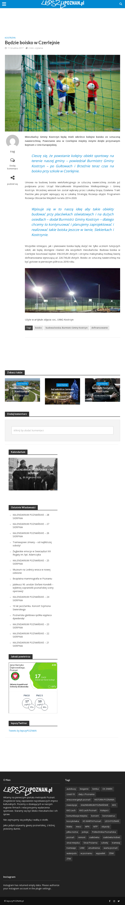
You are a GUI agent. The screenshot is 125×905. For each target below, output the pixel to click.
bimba (95, 788)
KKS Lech (71, 810)
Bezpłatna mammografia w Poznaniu (32, 578)
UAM (82, 847)
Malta (69, 826)
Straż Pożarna (90, 842)
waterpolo (72, 853)
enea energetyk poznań (78, 799)
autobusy (71, 788)
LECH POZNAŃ (112, 821)
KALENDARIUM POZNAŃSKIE (94, 805)
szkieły (104, 842)
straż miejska (73, 842)
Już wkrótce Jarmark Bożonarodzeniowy (62, 391)
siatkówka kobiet (111, 837)
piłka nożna (72, 831)
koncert (95, 815)
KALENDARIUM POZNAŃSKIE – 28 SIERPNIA (33, 471)
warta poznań (111, 847)
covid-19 (71, 794)
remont (81, 837)
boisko (38, 327)
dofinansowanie (99, 327)
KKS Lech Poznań (88, 810)
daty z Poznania (86, 794)
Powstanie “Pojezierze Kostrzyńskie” (22, 389)
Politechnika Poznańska (104, 831)
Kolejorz (104, 810)
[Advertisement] (62, 18)
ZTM (69, 858)
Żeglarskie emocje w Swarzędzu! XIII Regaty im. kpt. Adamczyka (32, 553)
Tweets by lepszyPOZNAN (22, 730)
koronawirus (109, 815)
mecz (78, 826)
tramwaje (71, 847)
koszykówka (73, 821)
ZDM (111, 853)
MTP (95, 826)
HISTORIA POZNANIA (104, 799)
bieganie (84, 788)
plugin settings (43, 888)
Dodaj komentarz (12, 167)
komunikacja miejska (77, 815)
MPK (87, 826)
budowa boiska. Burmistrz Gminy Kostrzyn (67, 327)
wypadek (100, 853)
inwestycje (72, 805)
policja (85, 831)
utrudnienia (94, 847)
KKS (114, 805)
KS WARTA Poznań (92, 821)
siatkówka (94, 837)
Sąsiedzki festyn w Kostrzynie (102, 389)
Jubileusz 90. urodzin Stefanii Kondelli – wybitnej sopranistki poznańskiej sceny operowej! (33, 588)
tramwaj (116, 842)
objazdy (106, 826)
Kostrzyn (10, 37)
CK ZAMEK (107, 788)
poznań (70, 837)
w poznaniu (86, 853)
